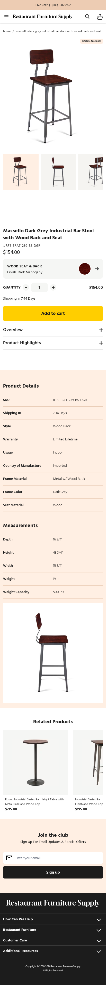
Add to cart (53, 313)
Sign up (53, 872)
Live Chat (42, 5)
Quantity (12, 287)
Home (7, 31)
